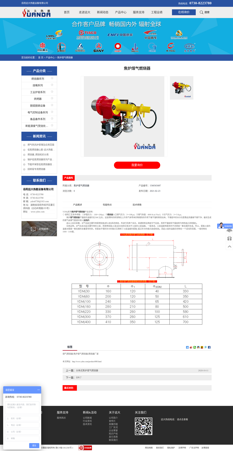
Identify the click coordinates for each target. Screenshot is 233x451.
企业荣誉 (113, 430)
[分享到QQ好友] (198, 347)
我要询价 (137, 165)
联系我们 (113, 440)
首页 (67, 12)
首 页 (40, 57)
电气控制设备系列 (38, 112)
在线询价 (184, 12)
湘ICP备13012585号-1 (64, 448)
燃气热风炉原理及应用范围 (40, 145)
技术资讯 (87, 424)
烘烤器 (38, 99)
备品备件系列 (37, 119)
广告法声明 (194, 448)
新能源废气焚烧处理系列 (39, 126)
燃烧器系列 (37, 78)
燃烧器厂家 (93, 354)
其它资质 (113, 437)
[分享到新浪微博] (191, 347)
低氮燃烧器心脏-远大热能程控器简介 (41, 149)
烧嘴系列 (38, 85)
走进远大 (84, 12)
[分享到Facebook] (209, 347)
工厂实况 (113, 427)
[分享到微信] (194, 347)
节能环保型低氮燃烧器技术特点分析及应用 (41, 164)
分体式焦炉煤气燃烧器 (87, 370)
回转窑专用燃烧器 (36, 169)
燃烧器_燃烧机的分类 (38, 154)
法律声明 (182, 448)
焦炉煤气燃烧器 (65, 57)
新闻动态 (102, 12)
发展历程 (113, 424)
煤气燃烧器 (68, 354)
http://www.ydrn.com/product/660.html (86, 361)
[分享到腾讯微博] (205, 347)
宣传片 (112, 421)
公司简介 (113, 418)
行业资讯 (87, 421)
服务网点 (61, 418)
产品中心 (120, 12)
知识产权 (113, 433)
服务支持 (138, 12)
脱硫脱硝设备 (37, 105)
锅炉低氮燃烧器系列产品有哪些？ (41, 159)
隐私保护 (171, 448)
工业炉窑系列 (37, 92)
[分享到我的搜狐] (202, 347)
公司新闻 (87, 418)
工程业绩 (156, 12)
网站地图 (149, 448)
